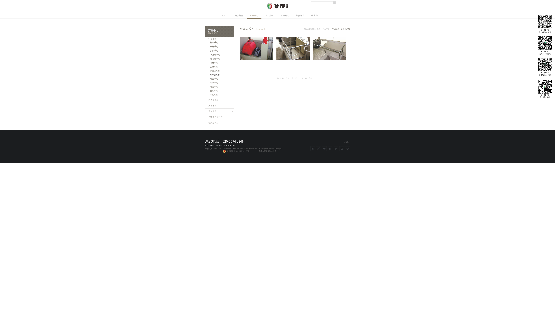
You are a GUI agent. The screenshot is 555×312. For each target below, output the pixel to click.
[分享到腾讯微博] (318, 148)
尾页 (310, 78)
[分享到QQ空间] (330, 148)
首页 (223, 15)
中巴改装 (335, 29)
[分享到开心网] (347, 148)
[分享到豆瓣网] (341, 148)
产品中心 (326, 29)
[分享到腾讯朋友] (336, 148)
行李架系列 (345, 29)
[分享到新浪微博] (312, 148)
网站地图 (278, 149)
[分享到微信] (324, 148)
